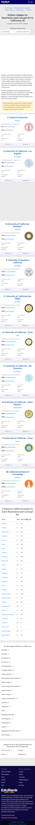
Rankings (25, 144)
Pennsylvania (5, 606)
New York (5, 622)
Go (32, 31)
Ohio (3, 585)
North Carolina (6, 598)
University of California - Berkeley (17, 225)
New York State (5, 771)
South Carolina (6, 594)
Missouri (4, 552)
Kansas (4, 540)
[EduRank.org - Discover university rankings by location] (5, 2)
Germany (21, 785)
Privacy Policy (22, 824)
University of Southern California (17, 261)
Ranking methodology (9, 818)
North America (9, 10)
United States (20, 10)
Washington (5, 532)
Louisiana (4, 556)
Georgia (4, 589)
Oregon (4, 523)
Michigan (4, 573)
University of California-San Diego (17, 297)
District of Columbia (8, 614)
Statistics (8, 144)
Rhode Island (5, 635)
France (21, 782)
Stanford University (17, 117)
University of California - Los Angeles (17, 152)
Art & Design (8, 8)
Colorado (4, 536)
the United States (10, 126)
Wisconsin (5, 560)
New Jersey (5, 627)
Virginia (4, 602)
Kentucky (4, 581)
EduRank (25, 23)
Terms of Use (12, 824)
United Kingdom (23, 780)
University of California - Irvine (17, 438)
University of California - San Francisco (17, 367)
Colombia (22, 777)
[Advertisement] (17, 55)
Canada (21, 771)
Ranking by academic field (17, 28)
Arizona (4, 527)
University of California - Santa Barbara (17, 403)
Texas (3, 544)
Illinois (4, 565)
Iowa (3, 548)
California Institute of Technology (17, 473)
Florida (4, 610)
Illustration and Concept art (22, 8)
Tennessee (5, 577)
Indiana (4, 569)
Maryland (4, 618)
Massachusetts (6, 631)
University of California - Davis (17, 332)
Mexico (21, 774)
